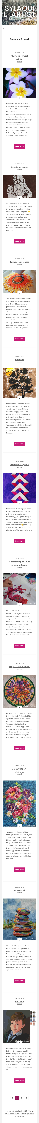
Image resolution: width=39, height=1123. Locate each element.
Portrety (19, 1001)
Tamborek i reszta (19, 261)
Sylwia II (19, 62)
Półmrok (19, 359)
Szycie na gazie (19, 167)
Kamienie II (19, 890)
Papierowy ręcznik (19, 464)
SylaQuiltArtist (19, 11)
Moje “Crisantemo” (19, 666)
